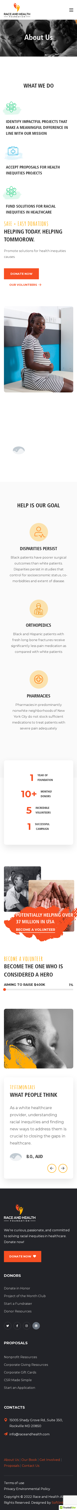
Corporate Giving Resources (26, 1365)
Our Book (29, 1460)
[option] (38, 1132)
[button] (21, 273)
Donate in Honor (17, 1288)
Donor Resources (17, 1311)
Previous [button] (51, 1168)
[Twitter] (7, 1325)
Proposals (11, 1466)
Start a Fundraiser (18, 1304)
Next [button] (62, 1168)
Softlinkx (59, 1503)
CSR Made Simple (18, 1380)
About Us (11, 1460)
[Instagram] (26, 1325)
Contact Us (30, 1466)
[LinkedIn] (36, 1325)
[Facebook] (17, 1325)
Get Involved (49, 1460)
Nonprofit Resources (20, 1357)
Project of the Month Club (25, 1296)
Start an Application (19, 1388)
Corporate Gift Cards (20, 1372)
